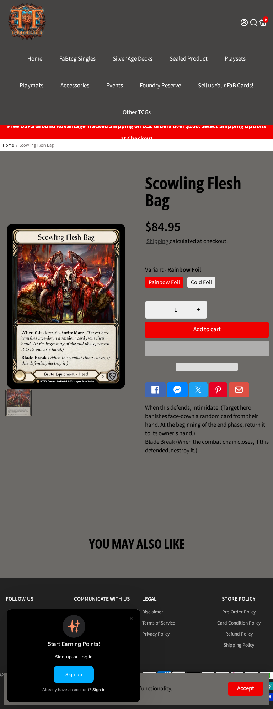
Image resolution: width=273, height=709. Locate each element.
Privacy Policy (156, 634)
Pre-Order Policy (239, 611)
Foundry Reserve (160, 85)
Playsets (235, 59)
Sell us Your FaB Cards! (225, 85)
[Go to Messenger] (177, 390)
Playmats (31, 85)
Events (114, 85)
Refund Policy (239, 634)
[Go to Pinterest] (218, 390)
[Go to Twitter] (198, 390)
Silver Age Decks (132, 59)
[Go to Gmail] (239, 390)
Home (34, 59)
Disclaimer (152, 611)
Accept (245, 688)
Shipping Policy (239, 645)
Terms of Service (158, 623)
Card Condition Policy (239, 623)
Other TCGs (137, 112)
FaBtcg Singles (77, 59)
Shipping (158, 241)
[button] (207, 348)
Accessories (74, 85)
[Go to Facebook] (155, 390)
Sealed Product (189, 59)
